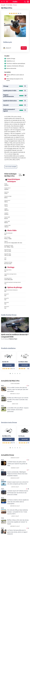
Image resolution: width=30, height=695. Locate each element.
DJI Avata (21, 436)
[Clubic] (15, 2)
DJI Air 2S (5, 362)
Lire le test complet (10, 166)
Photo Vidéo (12, 230)
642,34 (24, 48)
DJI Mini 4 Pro (6, 436)
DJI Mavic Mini (23, 362)
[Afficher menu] (2, 1)
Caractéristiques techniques (13, 180)
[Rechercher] (4, 2)
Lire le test (8, 365)
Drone (15, 5)
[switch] (25, 2)
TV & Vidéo (9, 5)
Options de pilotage (14, 287)
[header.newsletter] (7, 2)
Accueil (3, 5)
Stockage (10, 267)
